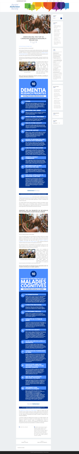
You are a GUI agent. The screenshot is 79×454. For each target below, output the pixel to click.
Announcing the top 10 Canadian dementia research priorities (57, 34)
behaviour (35, 428)
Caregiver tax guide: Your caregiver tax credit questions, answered (57, 30)
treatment (35, 435)
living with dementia (39, 432)
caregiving (55, 60)
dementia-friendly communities (39, 430)
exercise (60, 61)
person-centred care (37, 433)
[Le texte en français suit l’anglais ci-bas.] (25, 46)
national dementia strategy (56, 71)
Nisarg (47, 452)
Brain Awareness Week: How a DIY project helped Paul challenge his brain (57, 106)
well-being (39, 435)
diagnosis (45, 430)
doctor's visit (57, 61)
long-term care (59, 69)
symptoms (45, 434)
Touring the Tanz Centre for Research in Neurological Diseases (57, 38)
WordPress (41, 452)
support (42, 434)
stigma (40, 434)
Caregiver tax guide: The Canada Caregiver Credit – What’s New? (57, 26)
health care (36, 431)
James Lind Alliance (41, 431)
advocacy (54, 51)
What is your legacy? (56, 98)
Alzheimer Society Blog (21, 1)
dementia (59, 60)
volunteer (56, 77)
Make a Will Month (55, 70)
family (54, 62)
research (37, 434)
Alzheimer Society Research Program (26, 196)
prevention (42, 433)
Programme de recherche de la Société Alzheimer (28, 410)
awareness (59, 57)
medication (44, 432)
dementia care (43, 429)
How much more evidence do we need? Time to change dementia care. (57, 90)
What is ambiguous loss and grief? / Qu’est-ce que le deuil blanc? (57, 42)
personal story (56, 72)
